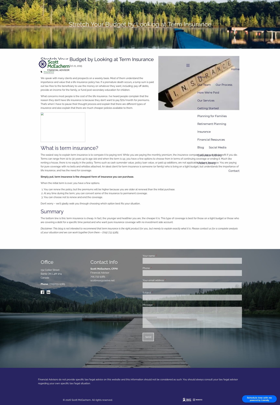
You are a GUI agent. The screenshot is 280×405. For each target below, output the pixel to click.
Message (159, 304)
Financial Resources (211, 139)
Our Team (204, 84)
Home (235, 69)
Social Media (217, 147)
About (201, 77)
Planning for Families (212, 116)
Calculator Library (209, 155)
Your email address (165, 280)
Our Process (224, 84)
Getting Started (208, 108)
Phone (158, 268)
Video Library (206, 163)
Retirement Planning (211, 123)
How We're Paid (208, 92)
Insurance (204, 131)
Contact (233, 170)
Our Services (205, 100)
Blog (200, 147)
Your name (160, 255)
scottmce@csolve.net (102, 280)
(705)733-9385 (57, 284)
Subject (159, 292)
